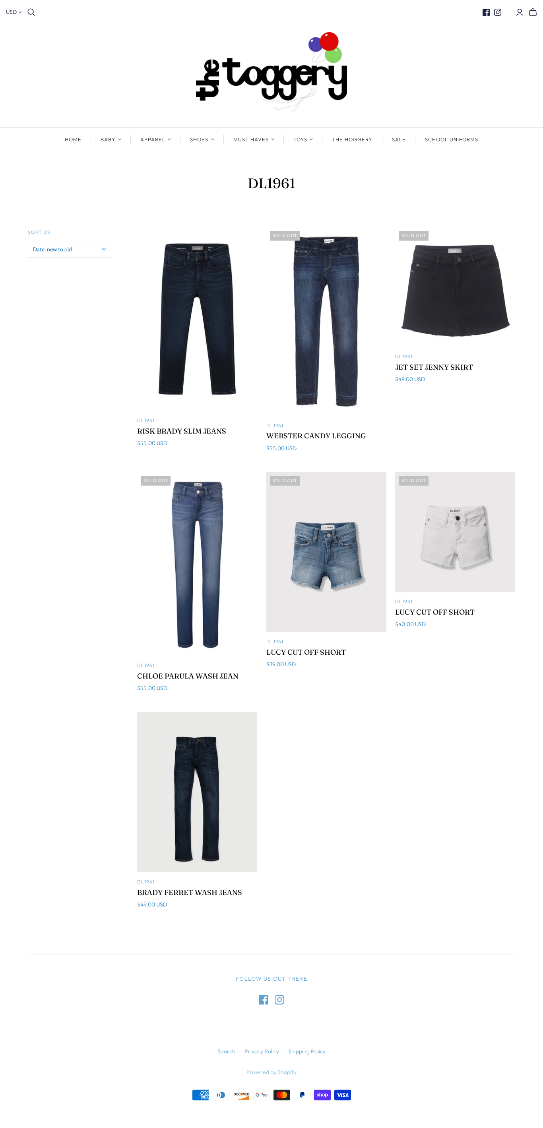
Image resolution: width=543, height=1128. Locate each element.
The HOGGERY (352, 139)
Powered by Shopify (271, 1072)
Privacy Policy (261, 1051)
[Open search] (31, 12)
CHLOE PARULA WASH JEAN (188, 676)
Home (73, 139)
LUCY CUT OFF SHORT (306, 652)
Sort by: (40, 232)
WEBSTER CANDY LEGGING (316, 435)
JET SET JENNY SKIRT (434, 367)
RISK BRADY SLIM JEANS (181, 431)
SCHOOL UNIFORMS (452, 139)
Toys (300, 139)
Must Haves (251, 139)
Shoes (199, 139)
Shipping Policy (307, 1051)
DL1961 (146, 420)
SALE (399, 139)
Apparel (152, 139)
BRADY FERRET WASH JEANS (189, 892)
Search (226, 1051)
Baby (108, 139)
